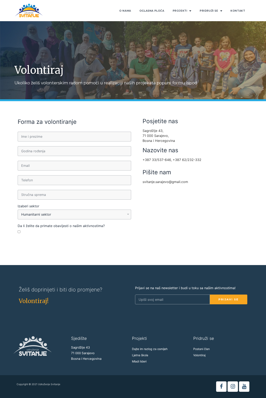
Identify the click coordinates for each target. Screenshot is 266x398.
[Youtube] (244, 386)
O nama (125, 10)
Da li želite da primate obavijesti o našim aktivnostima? (61, 226)
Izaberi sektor (28, 206)
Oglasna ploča (151, 10)
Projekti (180, 10)
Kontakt (237, 10)
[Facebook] (221, 386)
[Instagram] (233, 386)
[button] (34, 301)
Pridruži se (209, 10)
